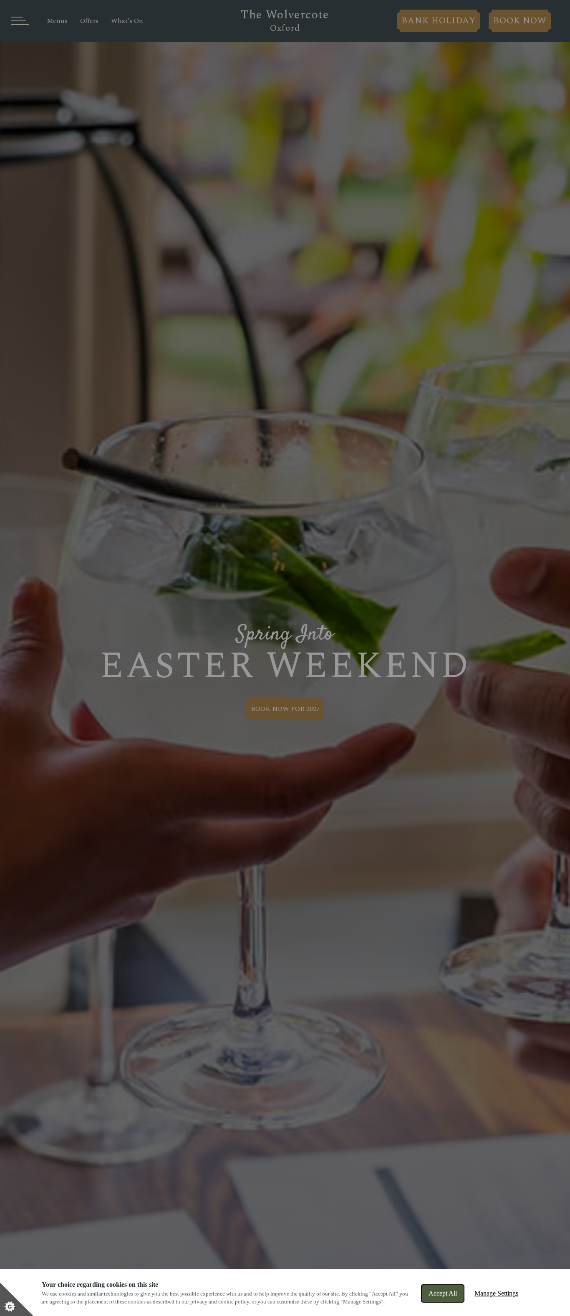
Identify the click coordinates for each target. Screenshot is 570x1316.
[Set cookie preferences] (16, 1299)
